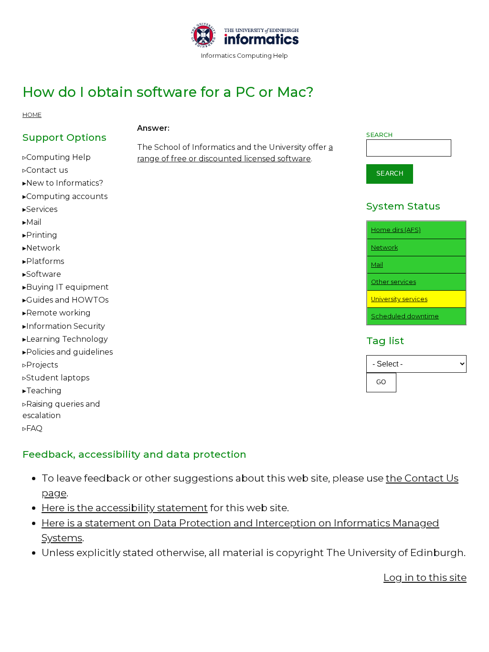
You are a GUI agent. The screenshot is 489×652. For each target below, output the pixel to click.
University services (399, 299)
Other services (393, 281)
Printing (41, 235)
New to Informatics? (64, 183)
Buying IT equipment (67, 287)
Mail (34, 222)
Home (32, 114)
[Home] (244, 37)
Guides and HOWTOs (67, 300)
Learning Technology (67, 339)
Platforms (45, 261)
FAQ (34, 428)
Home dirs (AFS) (396, 229)
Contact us (47, 170)
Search (379, 134)
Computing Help (58, 157)
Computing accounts (66, 196)
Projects (42, 364)
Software (43, 274)
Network (43, 247)
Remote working (58, 312)
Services (41, 209)
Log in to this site (425, 577)
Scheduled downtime (405, 316)
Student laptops (57, 377)
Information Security (65, 326)
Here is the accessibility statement (125, 508)
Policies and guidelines (69, 352)
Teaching (44, 390)
